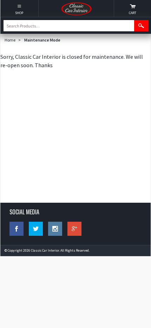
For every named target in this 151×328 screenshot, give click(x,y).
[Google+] (74, 229)
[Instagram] (55, 229)
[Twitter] (36, 229)
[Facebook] (16, 229)
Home (10, 40)
